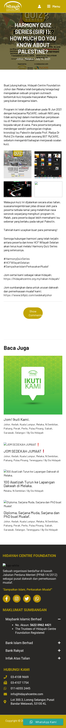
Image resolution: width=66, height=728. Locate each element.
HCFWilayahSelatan (18, 262)
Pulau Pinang (36, 428)
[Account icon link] (39, 6)
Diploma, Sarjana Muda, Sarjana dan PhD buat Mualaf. (32, 514)
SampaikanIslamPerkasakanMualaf (27, 266)
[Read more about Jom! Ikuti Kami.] (33, 384)
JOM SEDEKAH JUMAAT (22, 451)
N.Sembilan (51, 424)
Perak (17, 428)
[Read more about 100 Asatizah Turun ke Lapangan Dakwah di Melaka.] (33, 473)
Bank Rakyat (15, 650)
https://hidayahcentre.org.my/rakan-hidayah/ (32, 278)
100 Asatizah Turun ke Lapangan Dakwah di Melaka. (29, 484)
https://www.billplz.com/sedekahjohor (28, 295)
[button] (33, 619)
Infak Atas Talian (18, 658)
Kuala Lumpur (27, 424)
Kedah (15, 424)
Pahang (8, 428)
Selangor (20, 432)
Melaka (29, 58)
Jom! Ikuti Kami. (17, 419)
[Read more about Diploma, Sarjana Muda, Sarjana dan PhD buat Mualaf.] (33, 503)
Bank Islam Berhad (19, 643)
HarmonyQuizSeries (18, 258)
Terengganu (35, 460)
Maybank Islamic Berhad (23, 619)
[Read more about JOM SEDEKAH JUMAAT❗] (22, 444)
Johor (19, 58)
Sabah (48, 428)
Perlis (24, 428)
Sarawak (9, 432)
